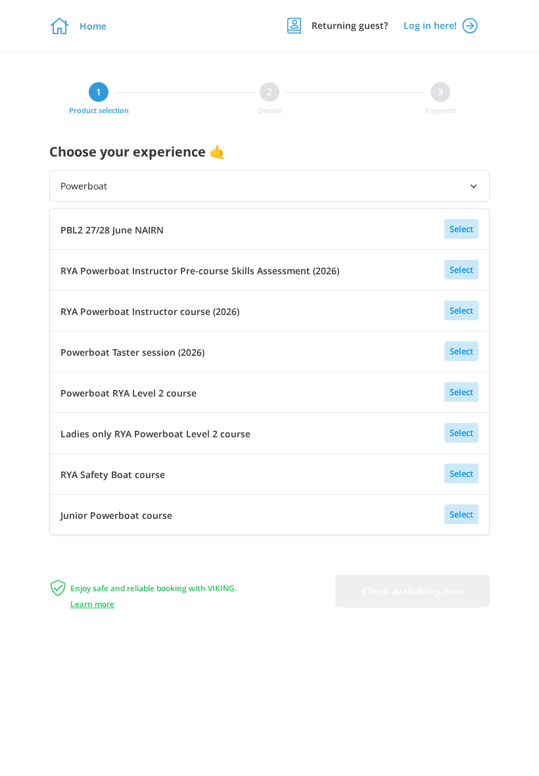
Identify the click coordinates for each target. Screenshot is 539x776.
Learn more (92, 604)
